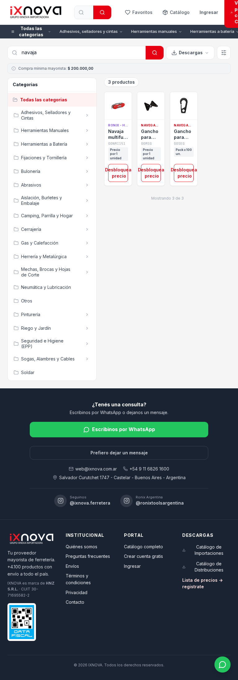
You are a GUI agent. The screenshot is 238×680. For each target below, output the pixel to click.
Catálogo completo (143, 546)
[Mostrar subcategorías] (87, 115)
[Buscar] (102, 12)
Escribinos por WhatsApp (123, 429)
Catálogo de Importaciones (209, 550)
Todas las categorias (43, 99)
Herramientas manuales (154, 31)
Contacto (75, 602)
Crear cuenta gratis (143, 556)
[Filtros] (224, 53)
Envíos (72, 566)
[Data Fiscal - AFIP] (21, 622)
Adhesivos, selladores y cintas (89, 31)
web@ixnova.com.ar (96, 468)
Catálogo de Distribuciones (209, 566)
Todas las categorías (31, 31)
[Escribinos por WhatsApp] (222, 664)
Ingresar (209, 12)
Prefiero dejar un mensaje (119, 452)
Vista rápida (121, 112)
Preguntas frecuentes (88, 556)
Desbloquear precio (118, 173)
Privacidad (76, 592)
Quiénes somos (81, 546)
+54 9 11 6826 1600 (149, 468)
